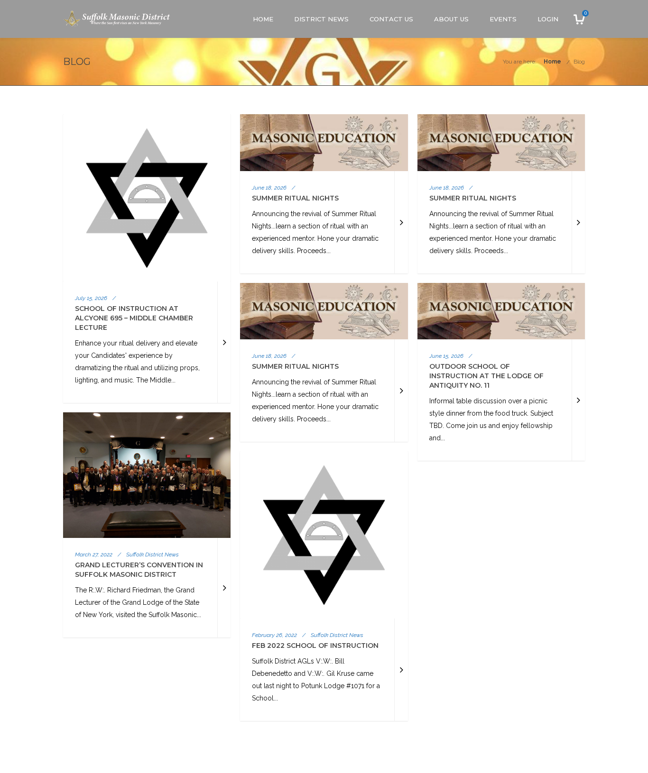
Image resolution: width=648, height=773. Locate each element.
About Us (451, 19)
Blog (579, 61)
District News (321, 19)
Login (547, 19)
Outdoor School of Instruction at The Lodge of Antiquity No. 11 (486, 376)
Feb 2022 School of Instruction (315, 645)
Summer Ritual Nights (295, 198)
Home (263, 19)
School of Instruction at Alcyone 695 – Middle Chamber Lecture (134, 318)
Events (503, 19)
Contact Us (391, 19)
